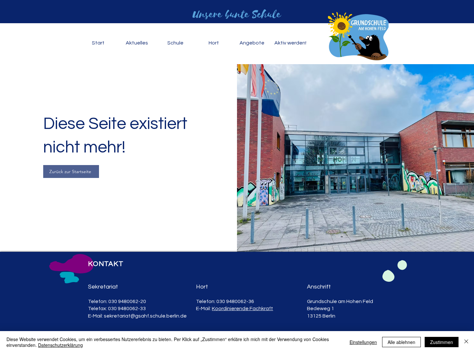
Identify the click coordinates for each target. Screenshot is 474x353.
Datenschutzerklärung (60, 345)
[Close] (466, 342)
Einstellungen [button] (363, 342)
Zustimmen (441, 342)
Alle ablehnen (401, 342)
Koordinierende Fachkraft (242, 308)
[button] (136, 43)
